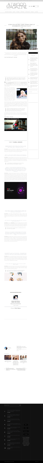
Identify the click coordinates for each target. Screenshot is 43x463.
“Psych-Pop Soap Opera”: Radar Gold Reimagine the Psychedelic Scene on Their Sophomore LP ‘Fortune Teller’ (34, 78)
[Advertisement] (21, 18)
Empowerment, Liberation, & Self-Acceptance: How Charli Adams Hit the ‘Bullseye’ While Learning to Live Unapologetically (16, 363)
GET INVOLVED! (26, 434)
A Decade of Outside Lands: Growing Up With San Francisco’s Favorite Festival (34, 86)
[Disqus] (15, 379)
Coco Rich (22, 27)
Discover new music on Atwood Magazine (16, 303)
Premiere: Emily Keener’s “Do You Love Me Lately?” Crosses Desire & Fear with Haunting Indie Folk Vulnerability (20, 368)
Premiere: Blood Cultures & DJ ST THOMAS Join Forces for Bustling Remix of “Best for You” (10, 368)
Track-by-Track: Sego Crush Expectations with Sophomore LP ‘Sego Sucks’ (22, 347)
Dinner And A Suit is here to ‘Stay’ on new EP (8, 362)
